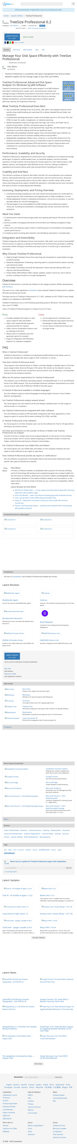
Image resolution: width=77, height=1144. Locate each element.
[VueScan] (46, 593)
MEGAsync (26, 695)
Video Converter (9, 1112)
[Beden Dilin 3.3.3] (49, 888)
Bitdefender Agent (10, 600)
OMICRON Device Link (49, 640)
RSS (54, 1101)
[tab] (6, 50)
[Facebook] (5, 42)
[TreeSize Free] (11, 706)
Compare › (8, 727)
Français (31, 1085)
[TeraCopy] (9, 701)
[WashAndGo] (11, 712)
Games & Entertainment (13, 834)
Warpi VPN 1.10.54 (48, 927)
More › (6, 819)
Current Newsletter (10, 872)
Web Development (31, 837)
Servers (7, 837)
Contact (31, 1101)
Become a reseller (59, 1128)
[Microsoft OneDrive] (13, 788)
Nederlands (60, 1085)
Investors (31, 1134)
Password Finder (9, 1106)
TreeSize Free (27, 706)
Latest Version (12, 37)
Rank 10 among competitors (37, 28)
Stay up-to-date (10, 674)
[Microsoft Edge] (12, 782)
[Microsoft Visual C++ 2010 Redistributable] (22, 796)
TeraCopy (26, 701)
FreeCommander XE (29, 718)
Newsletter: (18, 1077)
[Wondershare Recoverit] (14, 611)
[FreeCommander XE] (13, 718)
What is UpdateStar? (35, 1125)
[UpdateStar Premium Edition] (17, 769)
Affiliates (6, 1131)
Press (30, 1128)
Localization (57, 1131)
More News (38, 1064)
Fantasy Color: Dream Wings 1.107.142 (56, 913)
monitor (35, 850)
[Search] (61, 4)
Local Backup (8, 1109)
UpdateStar (33, 290)
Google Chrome (52, 776)
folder (10, 850)
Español (24, 1085)
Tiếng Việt (39, 1087)
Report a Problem (19, 42)
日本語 (45, 1085)
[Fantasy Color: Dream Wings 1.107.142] (57, 907)
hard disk (21, 850)
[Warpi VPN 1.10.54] (49, 920)
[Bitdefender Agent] (12, 593)
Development (56, 830)
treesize (53, 850)
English (9, 1085)
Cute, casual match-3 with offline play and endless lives (35, 498)
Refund (30, 1110)
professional (44, 849)
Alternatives (27, 50)
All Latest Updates (38, 938)
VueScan (43, 600)
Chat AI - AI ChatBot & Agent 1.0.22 (17, 895)
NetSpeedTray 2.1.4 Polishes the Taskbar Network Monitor (19, 1027)
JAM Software (14, 26)
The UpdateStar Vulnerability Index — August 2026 (18, 1057)
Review (6, 50)
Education (66, 830)
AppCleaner (7, 1118)
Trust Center (32, 1113)
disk (5, 850)
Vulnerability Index (60, 1098)
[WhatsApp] (10, 42)
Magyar (65, 1087)
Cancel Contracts (34, 1107)
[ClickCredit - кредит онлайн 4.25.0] (17, 920)
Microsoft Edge (51, 782)
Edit (43, 50)
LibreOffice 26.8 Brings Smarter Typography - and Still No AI (15, 1000)
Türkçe (31, 1087)
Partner (6, 1125)
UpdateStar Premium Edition (57, 769)
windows (9, 853)
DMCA (30, 1095)
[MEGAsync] (10, 695)
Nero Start (26, 689)
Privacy (30, 1104)
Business (23, 830)
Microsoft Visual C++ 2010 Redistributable (55, 797)
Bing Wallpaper (46, 622)
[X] (8, 42)
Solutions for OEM (10, 1128)
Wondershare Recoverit (12, 618)
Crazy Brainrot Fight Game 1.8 (15, 913)
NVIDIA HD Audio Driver (12, 640)
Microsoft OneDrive (53, 788)
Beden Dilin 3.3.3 (47, 895)
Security (65, 834)
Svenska (24, 1087)
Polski (68, 1085)
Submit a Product (59, 1137)
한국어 (51, 1085)
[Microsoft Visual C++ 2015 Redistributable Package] (24, 806)
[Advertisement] (38, 554)
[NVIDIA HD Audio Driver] (14, 633)
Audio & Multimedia (11, 830)
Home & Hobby (47, 834)
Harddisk (28, 850)
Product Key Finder (10, 1103)
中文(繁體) (57, 1087)
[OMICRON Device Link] (51, 633)
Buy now (7, 668)
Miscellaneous (45, 837)
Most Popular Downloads (13, 763)
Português (8, 1087)
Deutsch (16, 1085)
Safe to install (28, 37)
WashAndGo (27, 712)
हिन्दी (70, 1087)
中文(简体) (48, 1087)
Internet (58, 834)
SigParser (6, 1115)
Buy (37, 50)
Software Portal (59, 1125)
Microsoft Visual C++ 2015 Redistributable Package (55, 807)
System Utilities (17, 837)
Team (30, 1131)
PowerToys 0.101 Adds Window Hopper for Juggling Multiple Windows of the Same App (56, 1028)
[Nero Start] (10, 689)
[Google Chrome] (12, 776)
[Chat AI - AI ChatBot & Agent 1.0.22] (18, 888)
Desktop (46, 830)
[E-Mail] (13, 42)
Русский (17, 1087)
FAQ (29, 1098)
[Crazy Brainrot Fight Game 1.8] (16, 907)
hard (14, 850)
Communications (35, 830)
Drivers (5, 1100)
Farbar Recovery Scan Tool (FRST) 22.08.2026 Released (54, 1057)
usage (59, 850)
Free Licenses (58, 1134)
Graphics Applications (32, 834)
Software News (58, 1095)
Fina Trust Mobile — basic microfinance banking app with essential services (43, 495)
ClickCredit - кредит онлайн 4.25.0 (17, 927)
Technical (16, 50)
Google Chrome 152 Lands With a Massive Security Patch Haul (54, 1000)
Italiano (39, 1085)
